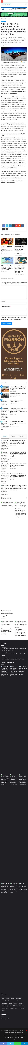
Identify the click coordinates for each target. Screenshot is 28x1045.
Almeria (7, 998)
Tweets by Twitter (5, 1018)
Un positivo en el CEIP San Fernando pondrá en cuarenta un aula (18, 423)
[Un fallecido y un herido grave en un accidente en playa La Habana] (5, 389)
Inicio (3, 18)
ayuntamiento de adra (15, 1000)
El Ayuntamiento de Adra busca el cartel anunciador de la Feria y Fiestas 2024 (7, 268)
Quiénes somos (10, 1035)
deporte (20, 1003)
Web (2, 311)
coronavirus (4, 1003)
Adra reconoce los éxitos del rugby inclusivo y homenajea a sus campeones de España (18, 442)
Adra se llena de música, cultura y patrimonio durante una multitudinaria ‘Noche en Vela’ (18, 487)
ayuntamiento (18, 998)
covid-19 (10, 1003)
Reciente (5, 436)
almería (12, 998)
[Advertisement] (14, 206)
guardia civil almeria (13, 1005)
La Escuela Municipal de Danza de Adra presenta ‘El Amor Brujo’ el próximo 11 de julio (6, 249)
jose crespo (21, 1005)
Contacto (17, 1035)
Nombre (3, 301)
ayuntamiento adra (5, 1000)
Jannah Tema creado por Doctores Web (14, 1032)
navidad (11, 1008)
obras (16, 1008)
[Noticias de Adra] (14, 8)
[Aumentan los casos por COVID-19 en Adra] (5, 403)
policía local (21, 1008)
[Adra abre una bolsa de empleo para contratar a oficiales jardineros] (5, 467)
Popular (13, 436)
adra (3, 998)
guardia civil (4, 1005)
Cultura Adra (8, 18)
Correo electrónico (5, 306)
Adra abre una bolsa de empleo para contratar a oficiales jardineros (18, 465)
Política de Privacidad (18, 1037)
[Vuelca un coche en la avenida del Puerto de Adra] (5, 395)
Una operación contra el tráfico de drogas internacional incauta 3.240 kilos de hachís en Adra (18, 410)
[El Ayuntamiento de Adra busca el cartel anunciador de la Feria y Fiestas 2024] (7, 260)
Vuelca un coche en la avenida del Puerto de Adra (18, 394)
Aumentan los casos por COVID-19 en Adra (16, 400)
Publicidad (22, 1035)
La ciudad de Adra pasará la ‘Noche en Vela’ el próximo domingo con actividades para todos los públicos (20, 250)
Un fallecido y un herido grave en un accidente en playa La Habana (18, 388)
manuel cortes (5, 1008)
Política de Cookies (9, 1037)
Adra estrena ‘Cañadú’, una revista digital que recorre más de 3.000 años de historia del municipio (18, 476)
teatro (3, 1010)
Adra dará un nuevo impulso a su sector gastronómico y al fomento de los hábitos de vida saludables (20, 269)
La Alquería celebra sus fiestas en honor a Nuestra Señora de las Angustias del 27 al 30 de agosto (18, 454)
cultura (15, 1003)
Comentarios (22, 436)
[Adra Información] (6, 4)
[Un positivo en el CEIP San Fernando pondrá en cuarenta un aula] (5, 425)
